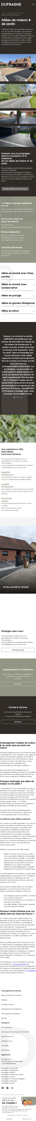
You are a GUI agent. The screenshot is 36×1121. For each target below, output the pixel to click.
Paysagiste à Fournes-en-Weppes (12, 1079)
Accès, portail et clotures (16, 587)
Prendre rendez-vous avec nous (15, 189)
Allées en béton (10, 311)
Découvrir (18, 684)
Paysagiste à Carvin (8, 1077)
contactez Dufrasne (19, 964)
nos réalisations (31, 971)
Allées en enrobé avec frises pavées (17, 275)
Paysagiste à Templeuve (9, 1070)
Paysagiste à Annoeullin (9, 1068)
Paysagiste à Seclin (8, 1083)
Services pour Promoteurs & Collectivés (12, 1094)
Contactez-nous (18, 650)
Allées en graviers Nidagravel (17, 303)
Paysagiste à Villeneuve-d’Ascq (12, 1074)
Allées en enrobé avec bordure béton (14, 286)
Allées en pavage (11, 296)
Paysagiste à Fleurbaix (9, 1081)
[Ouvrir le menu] (33, 4)
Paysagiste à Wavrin (8, 1072)
